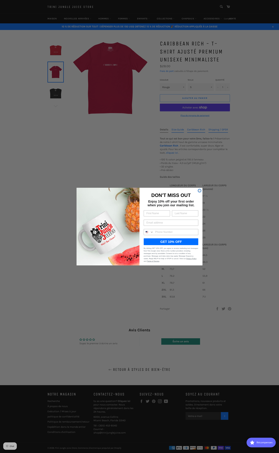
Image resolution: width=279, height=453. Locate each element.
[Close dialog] (199, 190)
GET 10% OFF (171, 242)
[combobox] (149, 232)
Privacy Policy (191, 258)
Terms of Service (153, 261)
